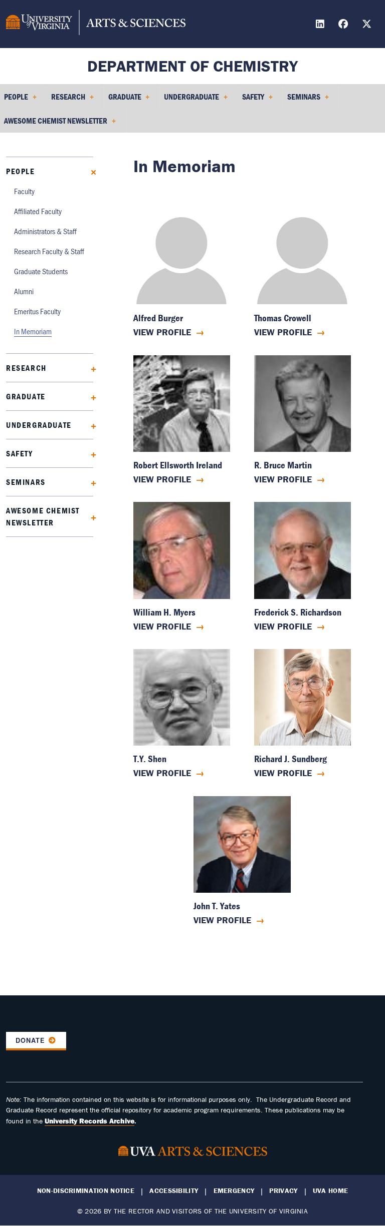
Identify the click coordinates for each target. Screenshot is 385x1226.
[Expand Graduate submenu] (90, 396)
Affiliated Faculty (38, 211)
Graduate (26, 396)
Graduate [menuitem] (122, 100)
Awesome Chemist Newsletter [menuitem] (53, 124)
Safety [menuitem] (251, 100)
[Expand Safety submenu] (90, 453)
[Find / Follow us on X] (368, 25)
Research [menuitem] (66, 100)
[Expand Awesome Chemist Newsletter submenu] (90, 516)
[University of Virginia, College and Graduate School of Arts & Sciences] (95, 24)
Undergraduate (39, 425)
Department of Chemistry (192, 66)
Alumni (24, 291)
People (20, 171)
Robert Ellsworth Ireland (177, 465)
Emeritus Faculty (37, 311)
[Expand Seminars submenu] (90, 482)
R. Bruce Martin (283, 465)
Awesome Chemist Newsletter (43, 516)
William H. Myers (164, 612)
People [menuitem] (14, 100)
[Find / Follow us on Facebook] (344, 25)
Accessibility (173, 1190)
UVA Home (330, 1190)
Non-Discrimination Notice (85, 1190)
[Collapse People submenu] (90, 171)
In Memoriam (33, 331)
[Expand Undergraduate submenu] (90, 425)
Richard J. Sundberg (290, 759)
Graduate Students (41, 271)
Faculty (24, 191)
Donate (30, 1040)
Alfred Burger (158, 318)
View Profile (162, 332)
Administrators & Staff (45, 231)
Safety (19, 453)
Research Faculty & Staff (49, 251)
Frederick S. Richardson (297, 612)
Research (26, 368)
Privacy (283, 1190)
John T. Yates (217, 906)
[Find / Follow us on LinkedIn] (321, 25)
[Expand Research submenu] (90, 368)
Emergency (234, 1190)
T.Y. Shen (149, 759)
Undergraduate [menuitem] (189, 100)
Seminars (26, 482)
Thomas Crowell (282, 318)
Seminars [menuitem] (301, 100)
